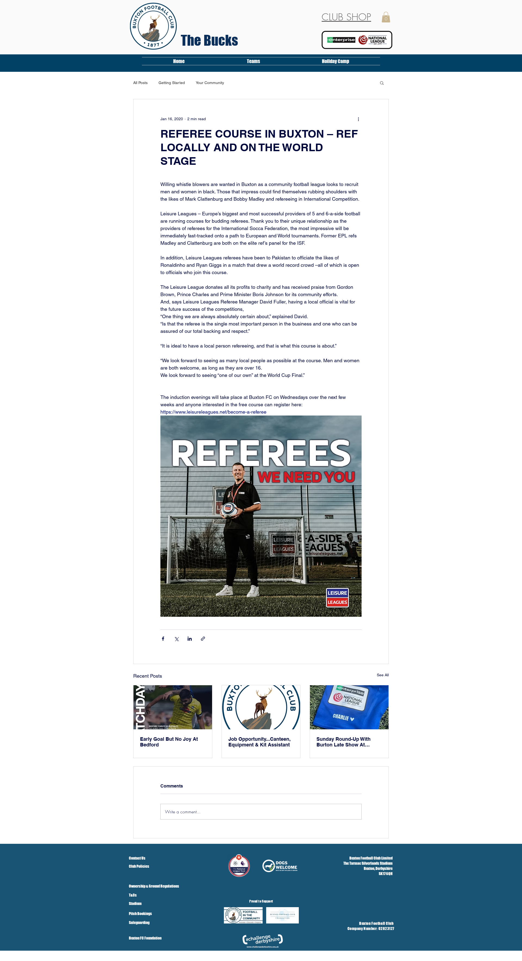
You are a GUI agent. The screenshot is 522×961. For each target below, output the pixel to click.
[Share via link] (203, 638)
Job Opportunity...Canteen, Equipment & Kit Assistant (259, 742)
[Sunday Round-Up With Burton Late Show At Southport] (349, 707)
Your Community (210, 82)
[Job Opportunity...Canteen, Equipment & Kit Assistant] (261, 707)
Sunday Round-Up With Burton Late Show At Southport (343, 742)
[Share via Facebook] (163, 638)
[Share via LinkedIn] (189, 638)
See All (383, 675)
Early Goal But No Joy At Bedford (169, 742)
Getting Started (172, 82)
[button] (385, 17)
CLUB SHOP (346, 17)
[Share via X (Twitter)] (176, 638)
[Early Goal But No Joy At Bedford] (172, 707)
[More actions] (358, 119)
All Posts (140, 82)
